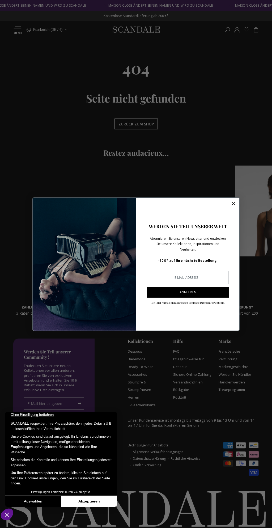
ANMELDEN (188, 292)
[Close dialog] (233, 204)
